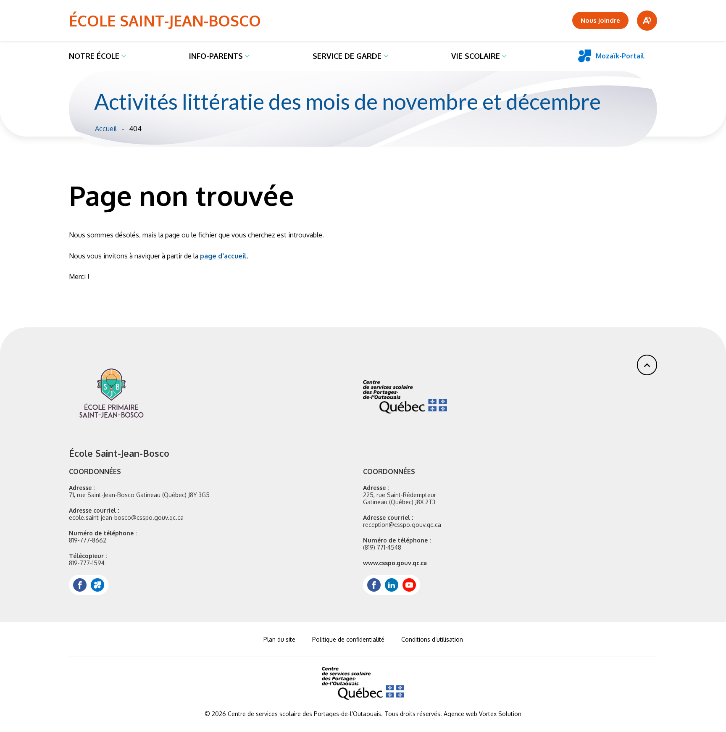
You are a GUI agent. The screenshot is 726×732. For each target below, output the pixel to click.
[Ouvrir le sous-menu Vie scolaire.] (504, 56)
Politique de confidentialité (348, 639)
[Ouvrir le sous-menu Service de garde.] (386, 56)
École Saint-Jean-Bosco (165, 20)
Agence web (460, 713)
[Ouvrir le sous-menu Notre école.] (123, 56)
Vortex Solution (500, 713)
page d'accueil (223, 256)
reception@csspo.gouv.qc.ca (402, 524)
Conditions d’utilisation (432, 639)
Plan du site (279, 639)
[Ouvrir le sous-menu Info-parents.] (247, 56)
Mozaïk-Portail (620, 56)
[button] (647, 365)
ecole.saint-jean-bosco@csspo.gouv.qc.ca (126, 517)
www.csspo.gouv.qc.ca (395, 562)
